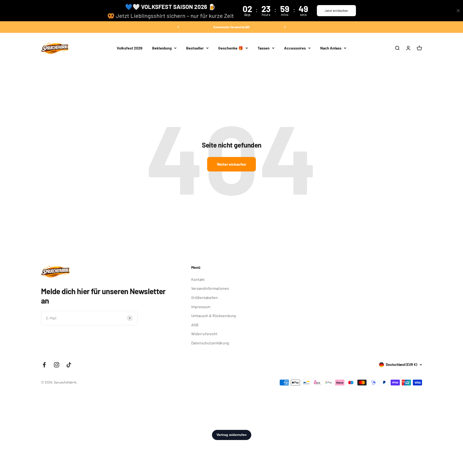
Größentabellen (204, 297)
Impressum (200, 306)
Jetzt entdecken (336, 10)
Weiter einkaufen (231, 164)
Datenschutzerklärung (210, 343)
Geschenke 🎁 (230, 48)
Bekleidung (162, 48)
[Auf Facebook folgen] (44, 365)
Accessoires (295, 48)
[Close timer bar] (458, 11)
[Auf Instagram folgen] (56, 365)
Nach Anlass (330, 48)
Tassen (264, 48)
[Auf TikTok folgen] (69, 365)
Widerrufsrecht (204, 333)
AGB (194, 324)
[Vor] (285, 27)
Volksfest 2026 (130, 48)
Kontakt (198, 279)
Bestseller (195, 48)
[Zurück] (178, 27)
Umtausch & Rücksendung (213, 315)
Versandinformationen (210, 288)
